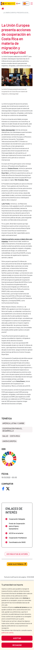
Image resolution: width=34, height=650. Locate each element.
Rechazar (17, 645)
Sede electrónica (16, 564)
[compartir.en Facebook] (3, 488)
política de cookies (7, 632)
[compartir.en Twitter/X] (8, 488)
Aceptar (17, 638)
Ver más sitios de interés (17, 554)
